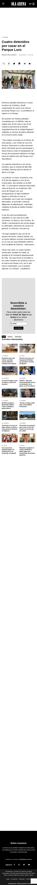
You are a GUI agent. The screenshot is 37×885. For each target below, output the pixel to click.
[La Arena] (18, 4)
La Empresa (14, 879)
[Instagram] (18, 865)
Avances (10, 336)
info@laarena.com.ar (25, 859)
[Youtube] (29, 865)
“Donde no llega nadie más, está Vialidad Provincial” (27, 404)
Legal (7, 879)
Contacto (28, 879)
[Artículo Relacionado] (10, 348)
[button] (9, 64)
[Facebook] (14, 865)
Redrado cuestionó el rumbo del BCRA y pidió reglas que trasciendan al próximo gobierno (27, 451)
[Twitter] (23, 865)
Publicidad (22, 879)
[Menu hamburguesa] (3, 4)
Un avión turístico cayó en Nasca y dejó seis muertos (10, 382)
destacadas (18, 336)
